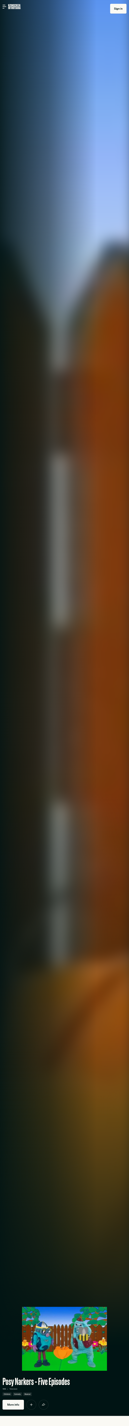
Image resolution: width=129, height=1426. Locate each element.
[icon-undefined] (31, 1405)
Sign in (118, 8)
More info (13, 1404)
